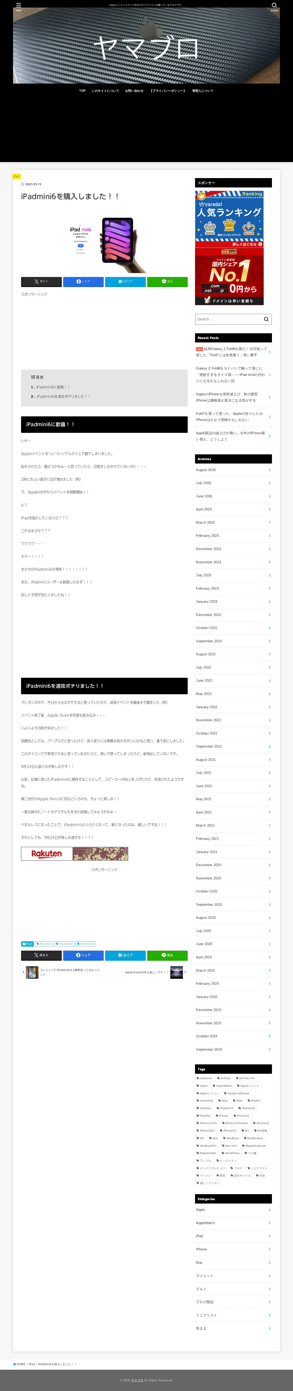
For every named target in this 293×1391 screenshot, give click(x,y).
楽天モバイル (242, 1175)
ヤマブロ (137, 1380)
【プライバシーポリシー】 (167, 90)
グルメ (201, 1289)
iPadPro (205, 1115)
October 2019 (206, 1036)
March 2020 (205, 970)
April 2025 (204, 509)
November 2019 (208, 1023)
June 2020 (204, 944)
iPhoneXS (229, 1130)
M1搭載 (262, 1130)
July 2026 (203, 483)
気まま (201, 1328)
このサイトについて (105, 90)
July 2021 (203, 773)
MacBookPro (208, 1145)
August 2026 (206, 470)
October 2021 (206, 733)
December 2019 (208, 1010)
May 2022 (204, 694)
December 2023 (208, 549)
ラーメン (205, 1175)
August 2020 (206, 917)
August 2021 (206, 760)
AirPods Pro (247, 1078)
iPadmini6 (87, 943)
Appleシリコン (209, 1093)
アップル (205, 1160)
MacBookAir (255, 1138)
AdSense (206, 1078)
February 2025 (207, 535)
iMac (225, 1100)
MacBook (233, 1138)
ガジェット (205, 1275)
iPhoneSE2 (207, 1130)
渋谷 (262, 1175)
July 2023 (203, 575)
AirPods (225, 1078)
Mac (215, 1138)
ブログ (238, 1168)
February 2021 (207, 839)
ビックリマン (228, 1160)
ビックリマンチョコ (212, 1168)
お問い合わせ (134, 90)
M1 (247, 1130)
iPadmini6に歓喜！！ (51, 387)
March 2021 (205, 825)
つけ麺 (252, 1153)
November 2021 (208, 720)
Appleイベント (250, 1085)
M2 (202, 1138)
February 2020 (207, 983)
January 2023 (206, 601)
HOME (21, 1364)
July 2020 (203, 931)
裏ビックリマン (210, 1183)
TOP (82, 90)
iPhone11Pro (208, 1123)
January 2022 (206, 707)
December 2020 (208, 865)
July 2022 (203, 667)
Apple (204, 1085)
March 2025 (205, 522)
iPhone (223, 1115)
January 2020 (206, 997)
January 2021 (206, 852)
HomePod (206, 1100)
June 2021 (204, 786)
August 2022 (206, 654)
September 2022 (209, 641)
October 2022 (206, 628)
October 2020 (206, 891)
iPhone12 (263, 1123)
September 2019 (209, 1049)
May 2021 (204, 799)
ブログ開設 (205, 1302)
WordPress (232, 1153)
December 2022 (208, 615)
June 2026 (204, 496)
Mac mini (231, 1145)
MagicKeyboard (256, 1145)
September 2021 (209, 746)
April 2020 (204, 957)
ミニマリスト (259, 1168)
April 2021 (204, 812)
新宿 (222, 1175)
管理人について (203, 90)
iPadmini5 (66, 943)
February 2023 (207, 588)
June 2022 (204, 680)
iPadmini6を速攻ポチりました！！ (61, 396)
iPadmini (46, 943)
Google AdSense (239, 1093)
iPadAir (255, 1100)
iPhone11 (243, 1115)
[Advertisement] (146, 130)
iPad (16, 176)
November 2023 (208, 562)
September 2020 (209, 904)
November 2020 (208, 878)
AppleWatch (224, 1085)
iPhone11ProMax (236, 1123)
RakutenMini (208, 1153)
